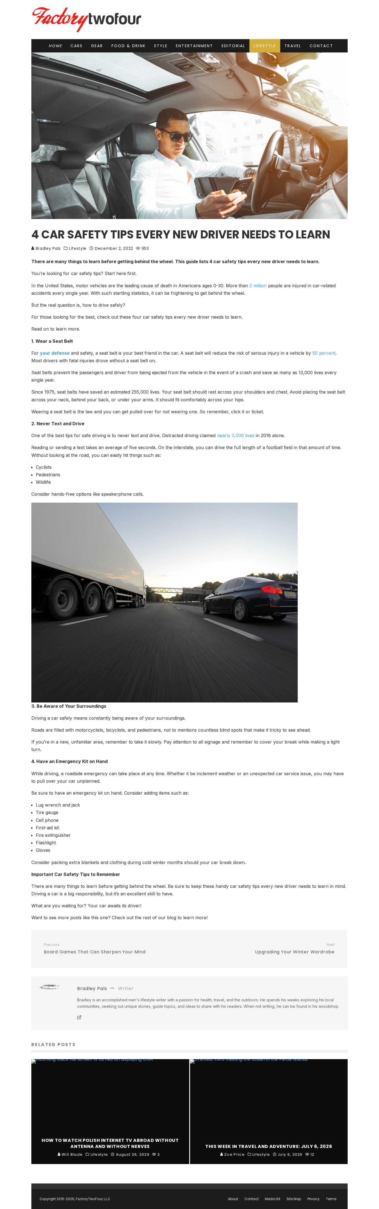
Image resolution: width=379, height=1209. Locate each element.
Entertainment (194, 46)
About (233, 1199)
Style (161, 46)
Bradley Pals (47, 248)
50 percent (323, 353)
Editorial (234, 46)
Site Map (294, 1199)
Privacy (313, 1199)
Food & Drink (129, 46)
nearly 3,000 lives (235, 435)
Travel (292, 46)
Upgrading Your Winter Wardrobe (295, 949)
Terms (331, 1199)
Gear (97, 46)
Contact (321, 46)
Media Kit (272, 1199)
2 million (258, 285)
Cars (76, 46)
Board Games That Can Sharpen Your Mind (94, 949)
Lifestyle (265, 46)
